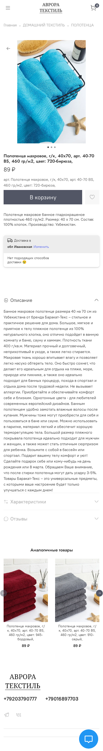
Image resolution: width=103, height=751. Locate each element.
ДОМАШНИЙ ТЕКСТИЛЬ (44, 25)
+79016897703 (61, 699)
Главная (10, 25)
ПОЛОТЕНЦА (82, 25)
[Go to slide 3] (55, 147)
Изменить (41, 246)
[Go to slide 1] (48, 147)
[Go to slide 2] (51, 147)
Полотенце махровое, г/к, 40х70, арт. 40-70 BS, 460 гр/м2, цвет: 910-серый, (77, 632)
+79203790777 (20, 699)
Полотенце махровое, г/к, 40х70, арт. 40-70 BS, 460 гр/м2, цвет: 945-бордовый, (26, 632)
